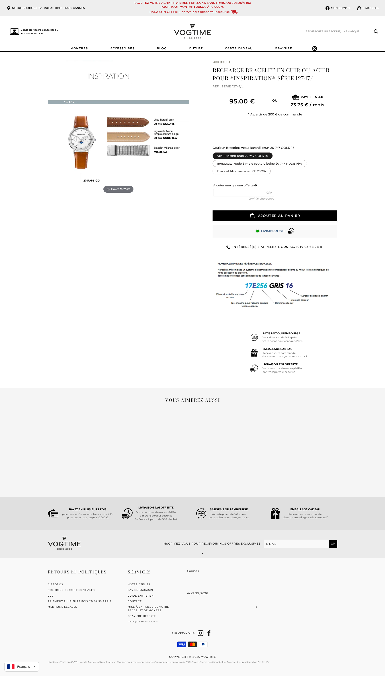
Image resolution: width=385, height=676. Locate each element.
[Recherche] (376, 31)
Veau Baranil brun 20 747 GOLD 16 (243, 154)
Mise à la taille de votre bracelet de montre (148, 608)
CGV (51, 595)
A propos (55, 584)
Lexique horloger (143, 621)
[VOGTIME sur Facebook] (209, 633)
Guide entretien (141, 595)
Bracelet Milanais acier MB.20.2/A (242, 170)
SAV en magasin (140, 589)
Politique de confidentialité (72, 589)
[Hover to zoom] (118, 127)
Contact (134, 601)
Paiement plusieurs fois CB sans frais (79, 601)
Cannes (193, 571)
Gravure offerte (142, 615)
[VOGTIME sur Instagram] (200, 633)
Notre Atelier (139, 584)
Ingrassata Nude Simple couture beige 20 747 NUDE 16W (260, 162)
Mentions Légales (62, 606)
